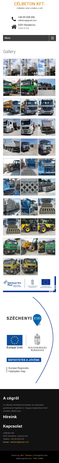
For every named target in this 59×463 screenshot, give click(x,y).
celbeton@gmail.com (27, 20)
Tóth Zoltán (38, 458)
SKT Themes (26, 455)
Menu (7, 38)
